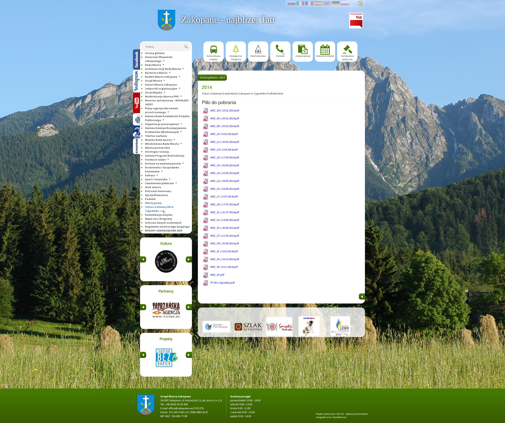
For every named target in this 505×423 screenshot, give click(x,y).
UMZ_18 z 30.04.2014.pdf (224, 165)
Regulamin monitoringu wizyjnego (167, 226)
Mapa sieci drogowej (158, 218)
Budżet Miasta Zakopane (161, 76)
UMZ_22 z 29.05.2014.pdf (224, 181)
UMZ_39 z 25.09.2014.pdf (224, 243)
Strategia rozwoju (157, 151)
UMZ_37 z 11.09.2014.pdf (224, 235)
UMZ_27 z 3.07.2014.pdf (224, 196)
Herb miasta (153, 187)
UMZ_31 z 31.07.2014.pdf (224, 212)
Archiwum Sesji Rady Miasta (163, 69)
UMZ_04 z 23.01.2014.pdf (224, 110)
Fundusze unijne (155, 159)
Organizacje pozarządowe (162, 124)
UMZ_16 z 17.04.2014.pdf (224, 157)
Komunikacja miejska (158, 215)
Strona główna (166, 12)
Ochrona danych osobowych (163, 222)
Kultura (150, 175)
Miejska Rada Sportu (158, 140)
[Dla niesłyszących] (136, 132)
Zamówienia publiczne (159, 183)
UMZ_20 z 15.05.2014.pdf (224, 173)
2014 (222, 77)
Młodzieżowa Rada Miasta (162, 144)
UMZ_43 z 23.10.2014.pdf (224, 259)
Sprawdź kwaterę (156, 195)
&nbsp (143, 258)
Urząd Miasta (153, 80)
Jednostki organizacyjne (161, 88)
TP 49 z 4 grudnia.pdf (222, 282)
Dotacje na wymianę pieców (163, 163)
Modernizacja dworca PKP (162, 96)
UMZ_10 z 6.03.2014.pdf (224, 134)
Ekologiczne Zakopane (236, 57)
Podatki (150, 199)
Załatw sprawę (302, 55)
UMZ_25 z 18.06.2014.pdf (224, 188)
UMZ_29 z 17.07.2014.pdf (224, 204)
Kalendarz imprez (325, 55)
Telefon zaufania (156, 136)
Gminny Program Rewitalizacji (164, 155)
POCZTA (199, 408)
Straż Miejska (153, 92)
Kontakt (280, 55)
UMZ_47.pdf (217, 274)
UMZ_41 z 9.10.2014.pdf (224, 251)
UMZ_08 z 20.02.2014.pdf (224, 126)
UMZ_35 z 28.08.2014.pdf (224, 228)
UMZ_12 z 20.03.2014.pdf (224, 142)
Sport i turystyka (156, 179)
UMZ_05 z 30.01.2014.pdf (224, 118)
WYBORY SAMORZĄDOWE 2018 (163, 230)
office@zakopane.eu (180, 408)
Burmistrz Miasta (156, 73)
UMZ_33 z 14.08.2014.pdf (224, 220)
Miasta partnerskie (157, 147)
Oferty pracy (153, 203)
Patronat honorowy (158, 191)
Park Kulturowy (258, 55)
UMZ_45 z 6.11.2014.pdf (224, 267)
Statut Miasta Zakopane (161, 84)
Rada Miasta (153, 65)
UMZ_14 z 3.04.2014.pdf (224, 149)
